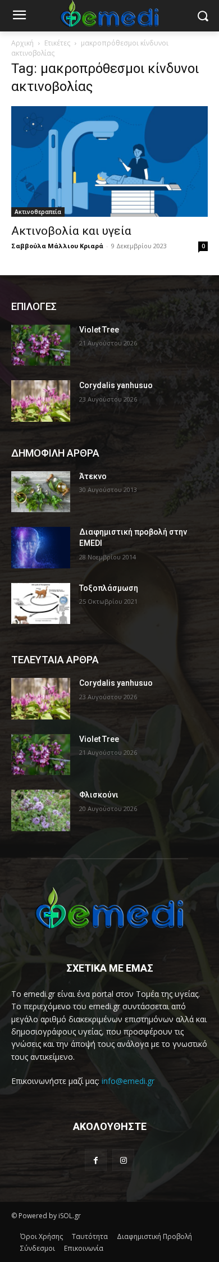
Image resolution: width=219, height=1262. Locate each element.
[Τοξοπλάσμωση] (40, 604)
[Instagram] (123, 1160)
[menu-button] (19, 16)
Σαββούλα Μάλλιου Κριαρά (57, 246)
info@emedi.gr (128, 1081)
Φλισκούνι (98, 794)
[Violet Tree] (40, 345)
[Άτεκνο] (40, 492)
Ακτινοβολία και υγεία (71, 231)
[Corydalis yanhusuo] (40, 401)
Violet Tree (99, 329)
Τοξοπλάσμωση (108, 588)
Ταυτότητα (90, 1236)
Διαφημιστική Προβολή (154, 1236)
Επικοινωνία (83, 1248)
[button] (202, 16)
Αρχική (22, 43)
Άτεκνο (93, 476)
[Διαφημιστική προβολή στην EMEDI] (40, 547)
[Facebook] (96, 1160)
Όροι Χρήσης (41, 1236)
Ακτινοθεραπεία (38, 212)
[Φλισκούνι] (40, 810)
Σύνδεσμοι (37, 1248)
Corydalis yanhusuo (116, 385)
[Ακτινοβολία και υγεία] (109, 161)
